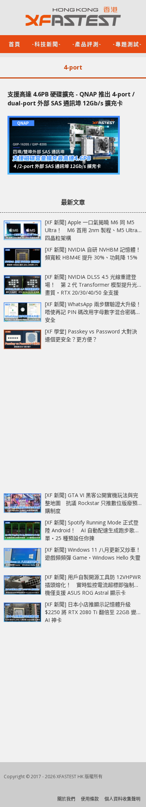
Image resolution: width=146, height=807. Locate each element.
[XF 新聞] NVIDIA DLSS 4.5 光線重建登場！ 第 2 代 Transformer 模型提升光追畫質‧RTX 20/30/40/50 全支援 (93, 284)
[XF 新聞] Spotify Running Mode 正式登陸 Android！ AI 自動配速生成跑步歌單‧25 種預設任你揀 (92, 530)
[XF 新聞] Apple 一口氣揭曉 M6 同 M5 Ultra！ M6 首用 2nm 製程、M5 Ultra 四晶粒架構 (91, 230)
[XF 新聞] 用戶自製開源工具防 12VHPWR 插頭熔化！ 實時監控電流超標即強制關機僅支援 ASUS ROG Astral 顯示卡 (93, 584)
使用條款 (90, 799)
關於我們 (66, 799)
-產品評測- (86, 43)
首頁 (15, 43)
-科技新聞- (46, 43)
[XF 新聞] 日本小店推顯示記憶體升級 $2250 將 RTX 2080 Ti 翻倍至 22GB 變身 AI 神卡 (93, 612)
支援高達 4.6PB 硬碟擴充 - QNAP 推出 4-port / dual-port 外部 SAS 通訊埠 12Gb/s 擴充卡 (71, 98)
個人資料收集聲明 (122, 799)
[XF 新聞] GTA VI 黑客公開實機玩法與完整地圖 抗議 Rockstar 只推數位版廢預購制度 (91, 503)
